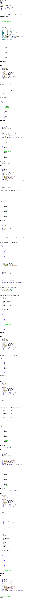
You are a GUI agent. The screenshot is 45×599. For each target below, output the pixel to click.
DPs (3, 102)
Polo (4, 53)
